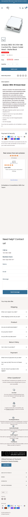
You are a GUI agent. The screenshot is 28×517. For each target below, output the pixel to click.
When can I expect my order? (9, 312)
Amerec (3, 55)
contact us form (10, 409)
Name (5, 264)
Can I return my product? (8, 347)
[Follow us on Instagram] (5, 499)
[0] (25, 8)
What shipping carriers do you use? (10, 316)
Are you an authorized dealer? (9, 327)
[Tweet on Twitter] (23, 76)
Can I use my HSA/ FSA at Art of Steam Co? (11, 363)
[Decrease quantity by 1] (8, 64)
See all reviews (14, 180)
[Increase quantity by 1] (17, 64)
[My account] (22, 8)
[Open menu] (2, 8)
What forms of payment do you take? (11, 357)
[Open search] (20, 8)
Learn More (6, 465)
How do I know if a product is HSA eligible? (10, 370)
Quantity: (3, 64)
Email (4, 272)
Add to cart (14, 69)
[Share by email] (26, 76)
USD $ (3, 492)
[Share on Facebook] (18, 76)
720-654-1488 (7, 253)
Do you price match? (7, 332)
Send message (15, 292)
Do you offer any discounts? (8, 336)
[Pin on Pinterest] (20, 76)
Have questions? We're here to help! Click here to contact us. (14, 1)
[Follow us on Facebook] (2, 499)
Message (6, 279)
